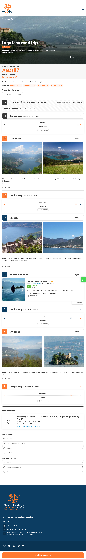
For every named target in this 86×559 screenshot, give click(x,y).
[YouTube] (23, 545)
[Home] (4, 545)
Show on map (36, 283)
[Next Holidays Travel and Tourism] (13, 502)
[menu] (83, 9)
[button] (6, 158)
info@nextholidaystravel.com (16, 529)
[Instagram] (14, 545)
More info (6, 187)
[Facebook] (9, 545)
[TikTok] (18, 545)
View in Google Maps (13, 94)
